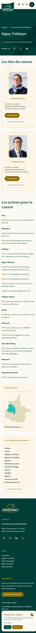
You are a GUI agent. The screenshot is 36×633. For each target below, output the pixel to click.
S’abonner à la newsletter (12, 594)
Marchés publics (8, 561)
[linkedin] (27, 48)
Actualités (5, 555)
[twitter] (20, 48)
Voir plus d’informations (15, 122)
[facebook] (14, 48)
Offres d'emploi (8, 564)
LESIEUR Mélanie (18, 98)
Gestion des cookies (9, 603)
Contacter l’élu (12, 116)
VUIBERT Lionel (18, 162)
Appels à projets (8, 558)
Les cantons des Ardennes (21, 27)
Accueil (4, 27)
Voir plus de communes (15, 489)
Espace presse (7, 567)
